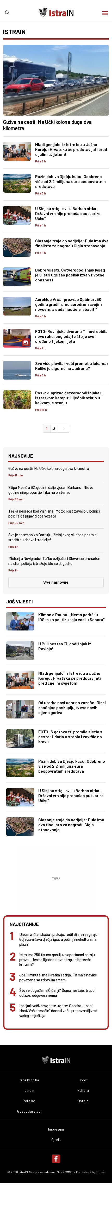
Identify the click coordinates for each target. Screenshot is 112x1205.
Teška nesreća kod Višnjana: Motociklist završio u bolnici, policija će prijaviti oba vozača (54, 513)
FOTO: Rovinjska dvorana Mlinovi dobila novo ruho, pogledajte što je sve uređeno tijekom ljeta (71, 336)
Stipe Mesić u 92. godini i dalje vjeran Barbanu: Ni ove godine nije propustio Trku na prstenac (50, 490)
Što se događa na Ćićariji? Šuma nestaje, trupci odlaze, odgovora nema (57, 993)
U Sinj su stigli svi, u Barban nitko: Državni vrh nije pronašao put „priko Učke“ (68, 213)
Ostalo (83, 1101)
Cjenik (56, 1140)
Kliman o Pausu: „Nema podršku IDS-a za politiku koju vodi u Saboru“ (71, 617)
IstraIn (29, 1090)
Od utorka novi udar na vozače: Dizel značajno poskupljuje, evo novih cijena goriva (72, 707)
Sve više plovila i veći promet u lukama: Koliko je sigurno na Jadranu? (71, 366)
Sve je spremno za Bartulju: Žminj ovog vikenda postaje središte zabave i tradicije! (52, 537)
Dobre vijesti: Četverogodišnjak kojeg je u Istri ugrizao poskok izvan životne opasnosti (70, 274)
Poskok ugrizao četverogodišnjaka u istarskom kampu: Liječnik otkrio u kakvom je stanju (69, 397)
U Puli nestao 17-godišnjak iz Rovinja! (64, 646)
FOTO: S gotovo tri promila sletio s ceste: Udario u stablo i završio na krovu (70, 736)
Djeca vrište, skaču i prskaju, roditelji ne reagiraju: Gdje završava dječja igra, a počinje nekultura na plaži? (59, 939)
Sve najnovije (56, 581)
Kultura (83, 1090)
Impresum (56, 1129)
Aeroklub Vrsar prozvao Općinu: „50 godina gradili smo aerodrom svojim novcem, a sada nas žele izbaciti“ (68, 304)
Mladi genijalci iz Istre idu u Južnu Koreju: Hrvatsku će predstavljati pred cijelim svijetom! (71, 149)
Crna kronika (29, 1080)
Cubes (100, 1172)
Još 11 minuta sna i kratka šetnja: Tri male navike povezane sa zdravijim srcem (58, 977)
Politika (29, 1101)
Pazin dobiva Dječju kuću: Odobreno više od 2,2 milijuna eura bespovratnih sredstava (70, 181)
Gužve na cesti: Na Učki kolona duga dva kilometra (47, 125)
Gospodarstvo (29, 1111)
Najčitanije (24, 924)
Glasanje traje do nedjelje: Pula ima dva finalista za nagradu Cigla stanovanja (72, 243)
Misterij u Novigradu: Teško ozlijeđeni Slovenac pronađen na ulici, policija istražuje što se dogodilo (54, 561)
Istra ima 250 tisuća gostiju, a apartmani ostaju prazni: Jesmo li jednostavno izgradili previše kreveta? (57, 959)
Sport (83, 1080)
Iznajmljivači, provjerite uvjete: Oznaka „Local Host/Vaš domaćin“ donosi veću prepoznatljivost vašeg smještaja (58, 1010)
